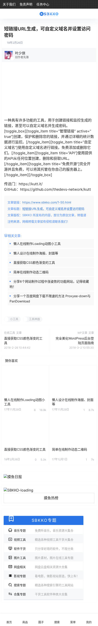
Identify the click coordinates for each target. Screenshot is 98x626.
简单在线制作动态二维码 (31, 272)
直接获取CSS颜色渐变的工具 (34, 262)
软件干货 (43, 548)
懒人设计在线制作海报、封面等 (35, 253)
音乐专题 (43, 530)
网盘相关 (40, 567)
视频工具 (43, 539)
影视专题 (46, 576)
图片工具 (43, 558)
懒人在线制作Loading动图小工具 (37, 244)
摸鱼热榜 (51, 498)
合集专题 (40, 594)
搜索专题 (43, 585)
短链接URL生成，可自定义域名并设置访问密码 (53, 208)
